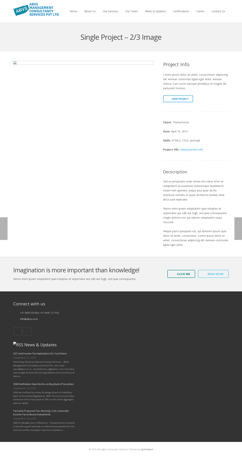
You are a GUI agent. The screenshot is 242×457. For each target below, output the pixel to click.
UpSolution (147, 449)
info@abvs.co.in (29, 319)
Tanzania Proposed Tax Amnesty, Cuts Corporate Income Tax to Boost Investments (41, 412)
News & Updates (40, 344)
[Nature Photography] (224, 37)
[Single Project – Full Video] (18, 37)
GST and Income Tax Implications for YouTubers (40, 353)
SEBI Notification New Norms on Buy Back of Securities (43, 384)
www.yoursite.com (191, 149)
